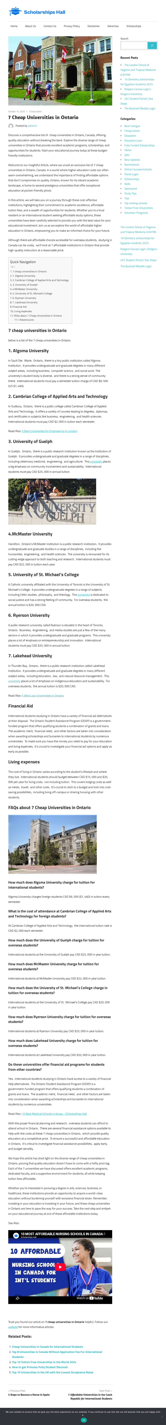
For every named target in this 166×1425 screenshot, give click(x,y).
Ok (83, 1420)
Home (14, 26)
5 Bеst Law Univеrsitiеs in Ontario (43, 695)
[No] (162, 1416)
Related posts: (27, 320)
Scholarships (133, 26)
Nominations (131, 164)
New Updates (132, 160)
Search (124, 38)
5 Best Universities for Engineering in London (49, 431)
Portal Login (131, 174)
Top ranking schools (135, 203)
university (96, 461)
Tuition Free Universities (138, 208)
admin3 (32, 126)
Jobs (126, 155)
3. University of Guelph (25, 285)
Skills (127, 184)
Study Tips (130, 193)
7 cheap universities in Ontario (29, 271)
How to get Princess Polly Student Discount (40, 1367)
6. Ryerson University (24, 298)
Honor (127, 150)
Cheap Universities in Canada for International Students (47, 1346)
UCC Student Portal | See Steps (138, 260)
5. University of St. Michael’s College (32, 293)
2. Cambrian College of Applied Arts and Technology (40, 280)
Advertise (113, 26)
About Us (30, 26)
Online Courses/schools (138, 169)
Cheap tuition (35, 111)
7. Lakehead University (25, 302)
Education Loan (133, 140)
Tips (126, 198)
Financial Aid (19, 307)
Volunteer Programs (136, 213)
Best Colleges (132, 126)
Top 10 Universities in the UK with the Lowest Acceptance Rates (52, 1372)
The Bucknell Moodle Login (139, 108)
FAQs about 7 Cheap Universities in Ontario (38, 316)
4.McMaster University (24, 289)
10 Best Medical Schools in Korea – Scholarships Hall (54, 1114)
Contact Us (50, 26)
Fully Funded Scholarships (139, 145)
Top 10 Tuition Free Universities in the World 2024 (44, 1362)
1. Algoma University (23, 276)
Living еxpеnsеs (23, 311)
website (13, 1327)
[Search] (152, 45)
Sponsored (130, 188)
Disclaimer (94, 26)
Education (130, 135)
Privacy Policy (72, 26)
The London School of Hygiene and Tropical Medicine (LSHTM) (138, 70)
